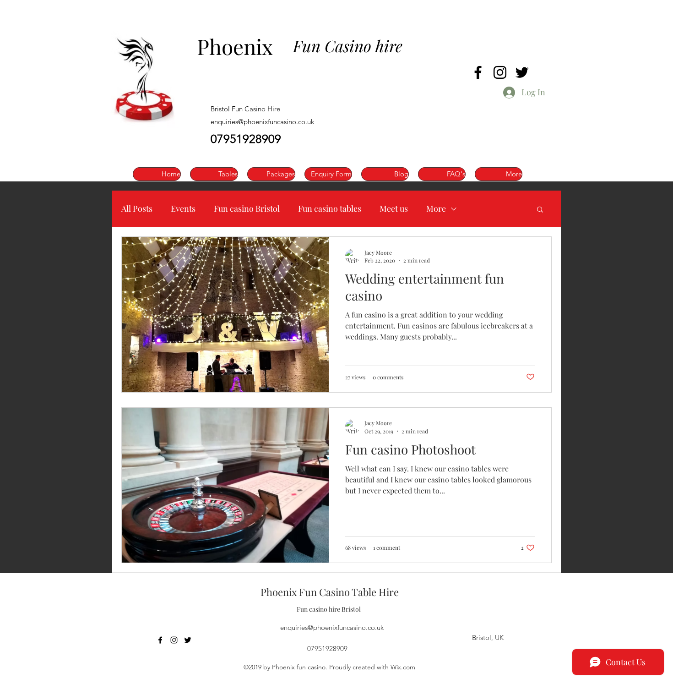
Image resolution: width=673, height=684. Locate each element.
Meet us (394, 208)
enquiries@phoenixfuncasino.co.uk (262, 121)
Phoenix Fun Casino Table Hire (330, 592)
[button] (540, 210)
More (436, 208)
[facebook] (478, 72)
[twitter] (522, 72)
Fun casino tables (329, 208)
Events (183, 208)
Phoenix (235, 46)
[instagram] (500, 72)
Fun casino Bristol (247, 208)
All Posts (136, 208)
